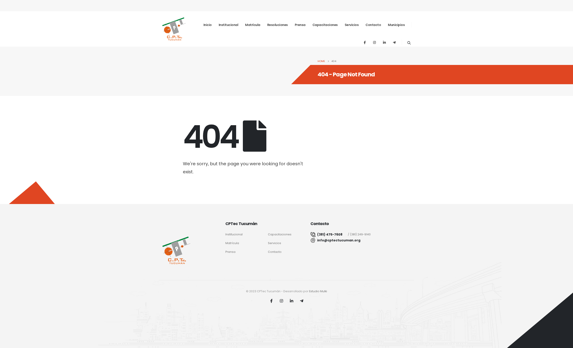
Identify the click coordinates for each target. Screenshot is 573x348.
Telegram (301, 300)
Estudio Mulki (318, 291)
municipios (396, 25)
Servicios (352, 25)
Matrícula (252, 25)
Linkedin (291, 300)
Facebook (271, 300)
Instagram (281, 300)
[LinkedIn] (384, 42)
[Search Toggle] (408, 43)
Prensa (300, 25)
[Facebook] (364, 42)
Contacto (373, 25)
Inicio (207, 25)
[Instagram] (374, 42)
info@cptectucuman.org (338, 240)
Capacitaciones (325, 25)
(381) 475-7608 (329, 234)
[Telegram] (394, 42)
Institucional (228, 25)
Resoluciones (277, 25)
